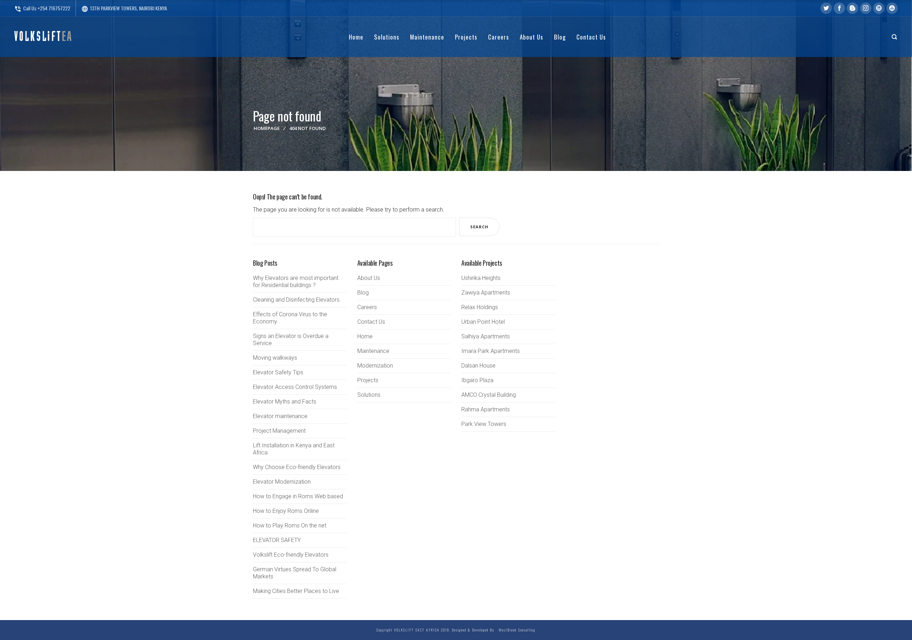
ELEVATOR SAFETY (277, 540)
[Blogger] (852, 8)
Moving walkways (275, 357)
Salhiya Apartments (485, 336)
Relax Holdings (479, 307)
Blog (363, 292)
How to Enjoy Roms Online (286, 511)
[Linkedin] (879, 8)
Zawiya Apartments (485, 292)
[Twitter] (826, 8)
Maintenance (373, 351)
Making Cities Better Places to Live (296, 591)
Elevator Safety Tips (278, 372)
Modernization (375, 365)
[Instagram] (865, 8)
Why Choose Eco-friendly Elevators (297, 467)
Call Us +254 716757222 (42, 8)
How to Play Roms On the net (289, 525)
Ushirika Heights (481, 278)
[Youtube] (892, 8)
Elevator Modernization (282, 481)
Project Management (279, 430)
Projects (367, 380)
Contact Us (371, 321)
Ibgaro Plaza (477, 380)
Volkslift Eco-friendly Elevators (290, 554)
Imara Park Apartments (490, 351)
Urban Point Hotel (483, 321)
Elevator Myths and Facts (284, 401)
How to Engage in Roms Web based (298, 496)
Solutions (368, 394)
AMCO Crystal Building (488, 394)
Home (365, 336)
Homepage (267, 128)
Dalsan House (478, 365)
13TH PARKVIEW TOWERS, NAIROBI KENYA (124, 8)
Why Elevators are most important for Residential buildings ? (295, 281)
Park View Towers (483, 424)
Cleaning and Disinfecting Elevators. (297, 299)
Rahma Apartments (485, 409)
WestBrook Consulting (515, 630)
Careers (367, 307)
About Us (368, 278)
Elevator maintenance (280, 416)
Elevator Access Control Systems (295, 387)
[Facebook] (839, 8)
